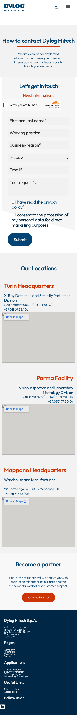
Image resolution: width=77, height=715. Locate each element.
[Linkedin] (2, 706)
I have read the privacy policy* (34, 204)
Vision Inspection (13, 673)
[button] (68, 7)
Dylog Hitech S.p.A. (20, 620)
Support (8, 656)
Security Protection (14, 671)
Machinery (9, 653)
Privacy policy (11, 689)
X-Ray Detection (13, 669)
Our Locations (11, 634)
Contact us (10, 636)
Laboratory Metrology (16, 676)
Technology (10, 651)
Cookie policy (11, 691)
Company (9, 649)
